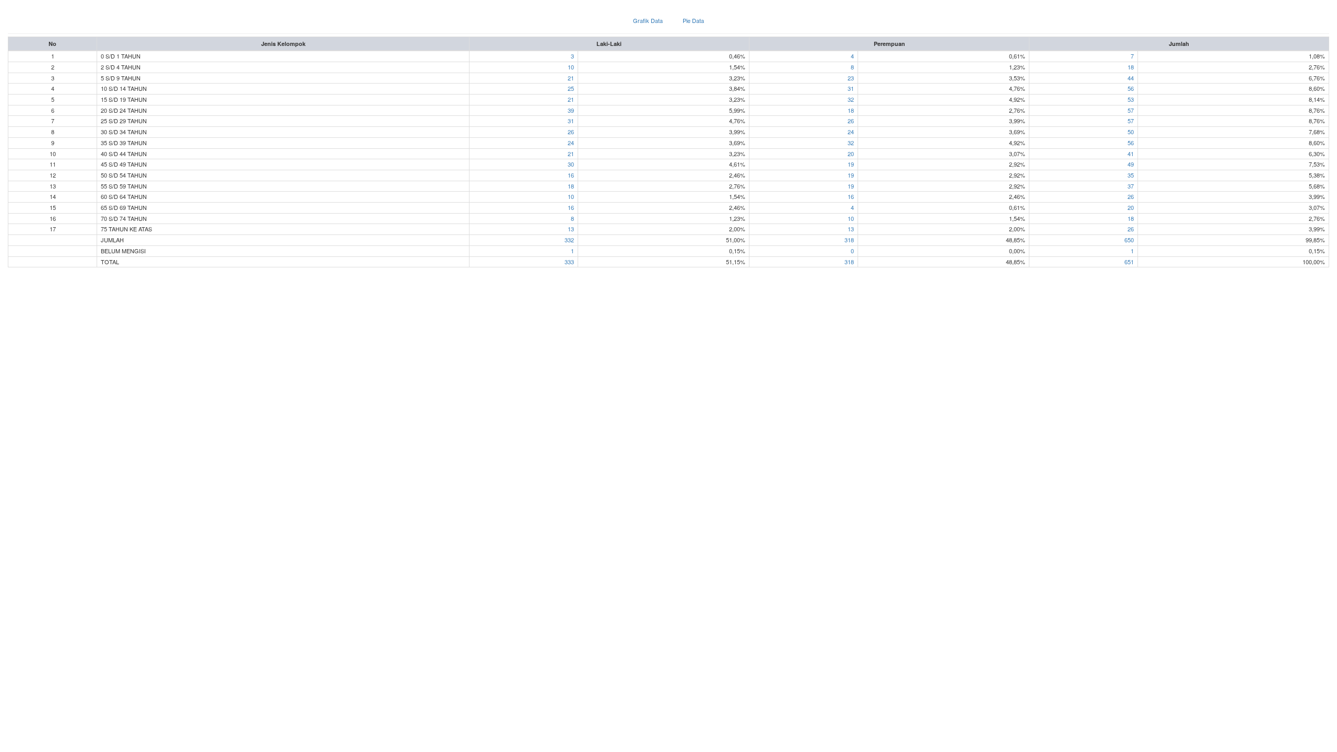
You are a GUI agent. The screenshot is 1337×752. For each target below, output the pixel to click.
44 (1131, 78)
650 (1129, 240)
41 (1131, 153)
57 (1131, 110)
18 (1131, 67)
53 (1131, 99)
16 (571, 175)
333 (569, 261)
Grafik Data (648, 20)
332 (569, 240)
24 (851, 131)
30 (571, 164)
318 (849, 240)
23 (851, 78)
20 (851, 153)
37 (1131, 186)
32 (851, 99)
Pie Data (693, 20)
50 (1131, 131)
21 (571, 78)
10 (571, 67)
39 (571, 110)
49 (1131, 164)
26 (851, 120)
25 (571, 88)
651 (1129, 261)
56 (1131, 88)
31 (851, 88)
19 (851, 164)
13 (571, 229)
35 (1131, 175)
